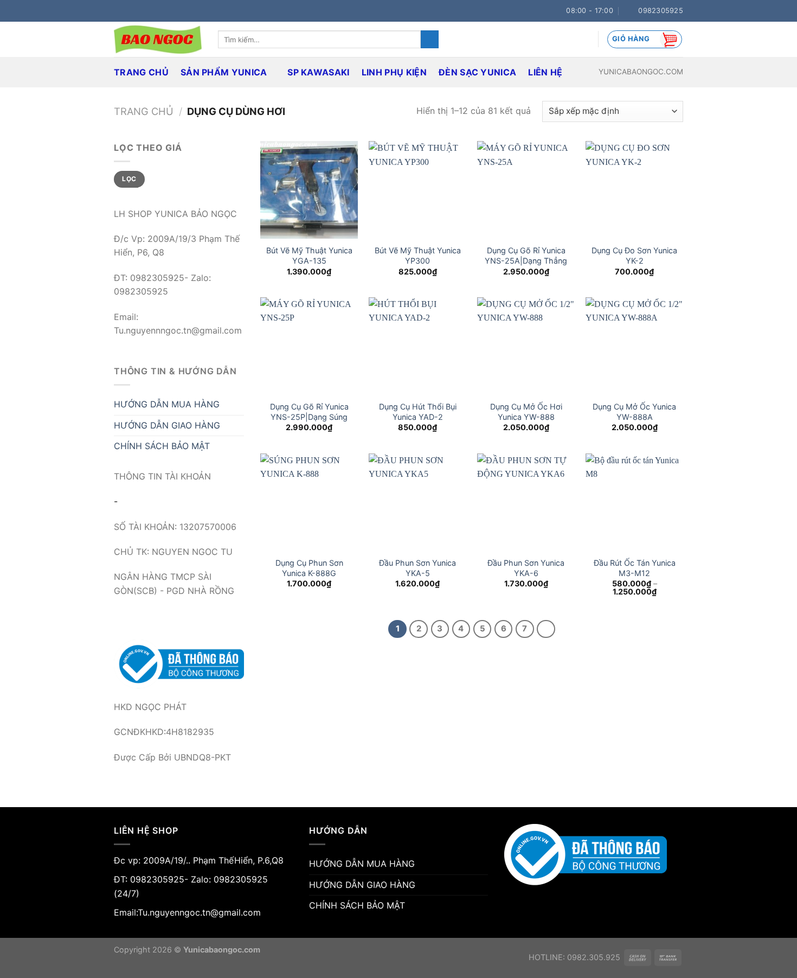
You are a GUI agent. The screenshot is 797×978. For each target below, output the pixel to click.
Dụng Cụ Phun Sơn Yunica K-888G (309, 568)
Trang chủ (143, 111)
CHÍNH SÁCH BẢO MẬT (162, 445)
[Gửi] (430, 39)
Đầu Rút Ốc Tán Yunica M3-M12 (635, 568)
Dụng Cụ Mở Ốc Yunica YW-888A (634, 411)
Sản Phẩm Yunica (224, 72)
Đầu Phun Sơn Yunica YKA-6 (525, 568)
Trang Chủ (141, 72)
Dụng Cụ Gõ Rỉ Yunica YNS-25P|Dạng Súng (309, 411)
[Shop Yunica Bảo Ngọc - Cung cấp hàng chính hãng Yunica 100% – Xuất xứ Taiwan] (158, 39)
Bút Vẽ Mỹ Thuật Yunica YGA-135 (309, 255)
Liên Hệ (545, 72)
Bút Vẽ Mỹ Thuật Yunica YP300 (418, 255)
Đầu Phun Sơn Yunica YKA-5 (417, 568)
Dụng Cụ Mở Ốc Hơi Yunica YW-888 (526, 411)
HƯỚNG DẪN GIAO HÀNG (167, 425)
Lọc (129, 179)
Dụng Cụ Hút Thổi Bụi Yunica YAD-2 (418, 411)
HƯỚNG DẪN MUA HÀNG (167, 404)
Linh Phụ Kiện (394, 72)
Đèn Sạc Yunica (477, 72)
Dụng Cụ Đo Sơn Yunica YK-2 (634, 255)
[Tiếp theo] (546, 629)
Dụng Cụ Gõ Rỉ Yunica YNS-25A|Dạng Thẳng (526, 255)
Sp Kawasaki (318, 72)
